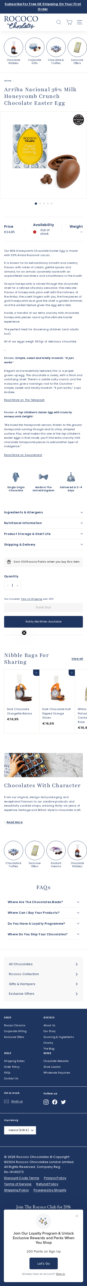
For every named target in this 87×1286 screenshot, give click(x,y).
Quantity (11, 576)
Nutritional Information (23, 523)
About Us (49, 1025)
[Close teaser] (24, 632)
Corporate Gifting (15, 1031)
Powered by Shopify (50, 1190)
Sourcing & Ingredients (59, 1037)
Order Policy (12, 1067)
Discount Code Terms (21, 1178)
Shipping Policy (16, 1190)
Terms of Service (17, 1184)
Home (7, 80)
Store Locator (52, 1067)
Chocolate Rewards (56, 1061)
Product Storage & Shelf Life (27, 534)
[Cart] (69, 22)
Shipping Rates (14, 1061)
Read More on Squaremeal (23, 455)
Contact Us (11, 1078)
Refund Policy (47, 1184)
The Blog (49, 1049)
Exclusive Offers (14, 1037)
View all (77, 659)
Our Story (50, 1031)
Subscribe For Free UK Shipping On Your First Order (43, 6)
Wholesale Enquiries (57, 1073)
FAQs (7, 1073)
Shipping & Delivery (20, 544)
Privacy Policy (55, 1178)
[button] (14, 643)
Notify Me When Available (44, 621)
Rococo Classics (14, 1025)
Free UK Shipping (31, 598)
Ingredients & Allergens (23, 512)
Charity (48, 1043)
